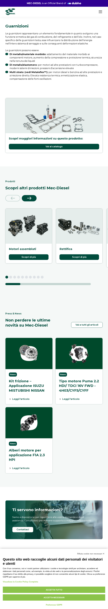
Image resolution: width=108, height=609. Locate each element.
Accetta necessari (54, 597)
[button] (100, 11)
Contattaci (23, 529)
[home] (10, 12)
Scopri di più (29, 257)
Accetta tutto (54, 590)
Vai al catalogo (54, 146)
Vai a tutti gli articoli (87, 324)
